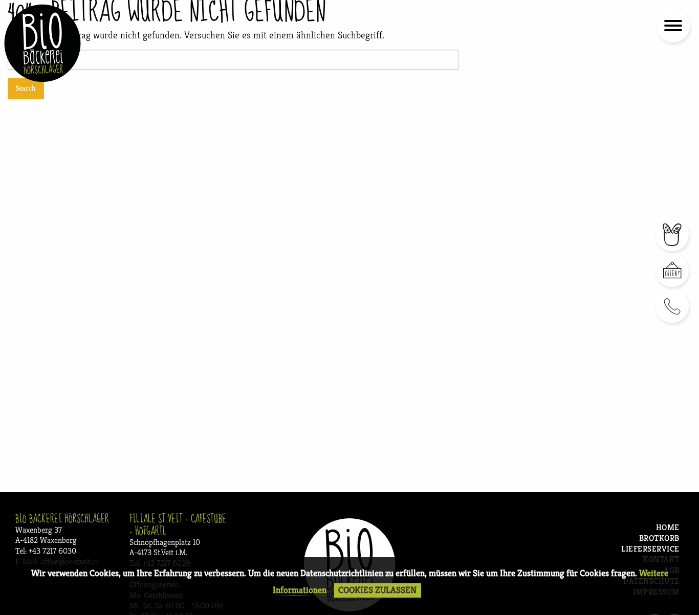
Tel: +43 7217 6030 (45, 550)
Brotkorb (659, 538)
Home (668, 528)
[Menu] (672, 28)
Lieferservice (650, 549)
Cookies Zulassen (377, 590)
